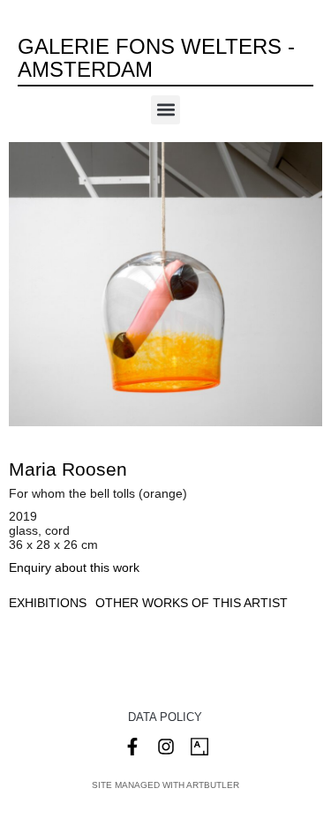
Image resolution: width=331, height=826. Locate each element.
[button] (165, 109)
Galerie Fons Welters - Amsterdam (156, 57)
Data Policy (165, 717)
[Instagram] (166, 746)
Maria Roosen (68, 469)
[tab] (48, 603)
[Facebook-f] (132, 746)
